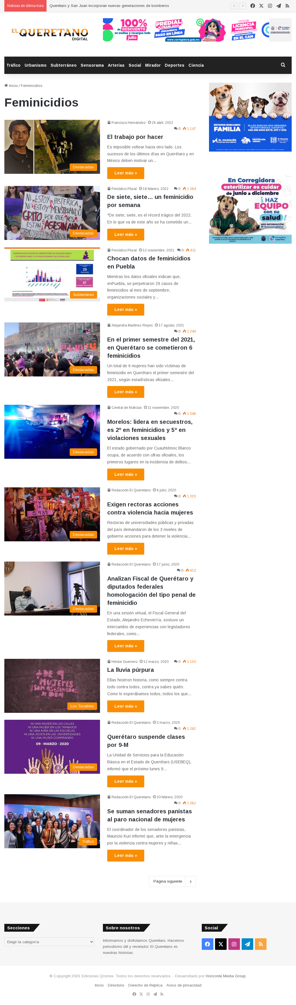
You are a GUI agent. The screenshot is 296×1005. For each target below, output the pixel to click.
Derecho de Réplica (145, 985)
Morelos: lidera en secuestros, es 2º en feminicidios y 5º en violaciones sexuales (150, 430)
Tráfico (13, 65)
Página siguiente (167, 881)
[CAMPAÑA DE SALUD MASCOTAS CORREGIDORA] (250, 242)
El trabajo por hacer (135, 137)
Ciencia (196, 65)
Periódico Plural (124, 189)
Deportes (174, 65)
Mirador (153, 65)
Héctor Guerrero (124, 662)
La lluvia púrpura (130, 670)
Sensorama (92, 65)
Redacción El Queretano (131, 490)
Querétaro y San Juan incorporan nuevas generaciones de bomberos (109, 5)
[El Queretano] (49, 34)
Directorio (116, 985)
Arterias (116, 65)
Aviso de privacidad (183, 985)
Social (135, 65)
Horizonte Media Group (226, 976)
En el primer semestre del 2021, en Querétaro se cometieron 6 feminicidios (151, 347)
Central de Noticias (127, 408)
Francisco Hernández (129, 123)
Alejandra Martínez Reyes (132, 325)
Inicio (13, 85)
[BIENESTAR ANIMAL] (250, 150)
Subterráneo (64, 65)
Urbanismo (36, 65)
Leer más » (125, 173)
